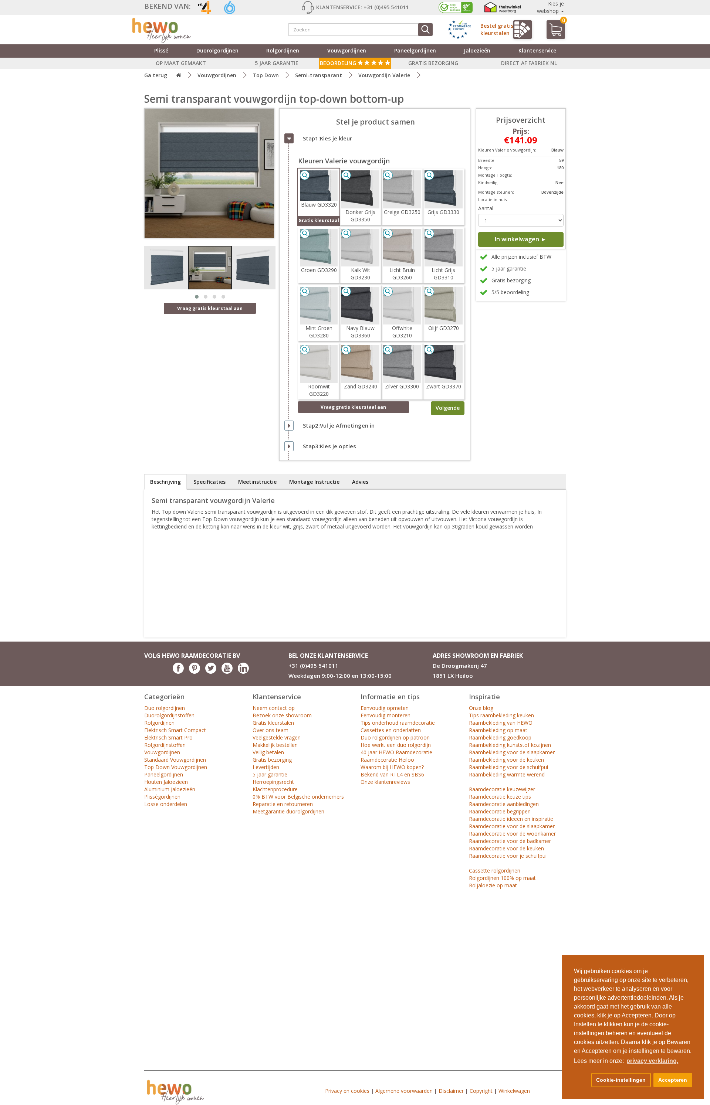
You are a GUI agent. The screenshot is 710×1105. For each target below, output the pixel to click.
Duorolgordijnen (217, 50)
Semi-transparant (318, 75)
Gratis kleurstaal (318, 220)
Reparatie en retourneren (283, 804)
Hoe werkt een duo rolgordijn (396, 744)
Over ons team (270, 730)
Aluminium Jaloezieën (169, 789)
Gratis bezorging (272, 759)
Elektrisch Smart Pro (168, 737)
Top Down (266, 75)
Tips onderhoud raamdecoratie (398, 722)
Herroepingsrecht (273, 781)
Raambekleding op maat (498, 730)
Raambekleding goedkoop (500, 737)
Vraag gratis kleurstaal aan (210, 308)
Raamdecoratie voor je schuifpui (508, 855)
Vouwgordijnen (346, 50)
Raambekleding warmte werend (507, 774)
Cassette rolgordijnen (494, 870)
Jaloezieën (477, 50)
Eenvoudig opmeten (385, 707)
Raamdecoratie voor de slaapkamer (512, 826)
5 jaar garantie (270, 774)
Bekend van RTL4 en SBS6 (392, 774)
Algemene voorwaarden (404, 1090)
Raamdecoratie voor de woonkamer (512, 833)
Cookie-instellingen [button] (621, 1080)
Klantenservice (537, 50)
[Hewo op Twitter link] (210, 671)
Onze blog (481, 707)
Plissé (161, 50)
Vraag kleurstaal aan (353, 407)
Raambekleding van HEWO (500, 722)
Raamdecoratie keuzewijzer (502, 789)
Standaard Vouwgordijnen (175, 759)
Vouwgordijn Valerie (384, 75)
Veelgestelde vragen (277, 737)
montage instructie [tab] (314, 481)
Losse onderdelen (165, 804)
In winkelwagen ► (521, 239)
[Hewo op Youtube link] (227, 671)
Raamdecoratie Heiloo (387, 759)
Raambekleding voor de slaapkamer (512, 752)
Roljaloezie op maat (493, 885)
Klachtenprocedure (275, 789)
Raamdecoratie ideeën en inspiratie (511, 818)
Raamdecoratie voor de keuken (506, 848)
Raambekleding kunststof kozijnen (510, 744)
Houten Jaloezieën (166, 781)
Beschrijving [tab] (165, 481)
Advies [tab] (360, 481)
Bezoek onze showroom (282, 715)
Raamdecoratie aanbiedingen (504, 804)
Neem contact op (274, 707)
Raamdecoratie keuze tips (500, 796)
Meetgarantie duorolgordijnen (288, 811)
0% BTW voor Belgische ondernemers (298, 796)
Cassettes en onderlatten (391, 730)
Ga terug (155, 75)
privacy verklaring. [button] (652, 1061)
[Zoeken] (425, 29)
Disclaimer (451, 1090)
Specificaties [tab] (209, 481)
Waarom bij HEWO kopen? (392, 767)
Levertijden (266, 767)
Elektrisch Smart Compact (175, 730)
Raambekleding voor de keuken (506, 759)
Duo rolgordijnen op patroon (395, 737)
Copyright (481, 1090)
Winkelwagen (514, 1090)
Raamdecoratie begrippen (500, 811)
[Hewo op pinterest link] (194, 671)
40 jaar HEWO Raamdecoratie (396, 752)
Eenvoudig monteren (385, 715)
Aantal (485, 208)
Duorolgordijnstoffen (169, 715)
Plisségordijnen (162, 796)
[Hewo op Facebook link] (178, 671)
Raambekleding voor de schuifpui (508, 767)
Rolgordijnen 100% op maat (502, 877)
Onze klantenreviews (385, 781)
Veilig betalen (268, 752)
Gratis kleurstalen (273, 722)
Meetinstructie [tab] (257, 481)
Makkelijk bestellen (275, 744)
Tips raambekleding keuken (501, 715)
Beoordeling (339, 63)
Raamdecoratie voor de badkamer (510, 840)
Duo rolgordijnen (164, 707)
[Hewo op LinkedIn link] (243, 671)
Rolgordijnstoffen (165, 744)
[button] (581, 1080)
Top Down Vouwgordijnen (175, 767)
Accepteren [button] (672, 1080)
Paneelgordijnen (415, 50)
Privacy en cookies (347, 1090)
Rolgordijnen (282, 50)
